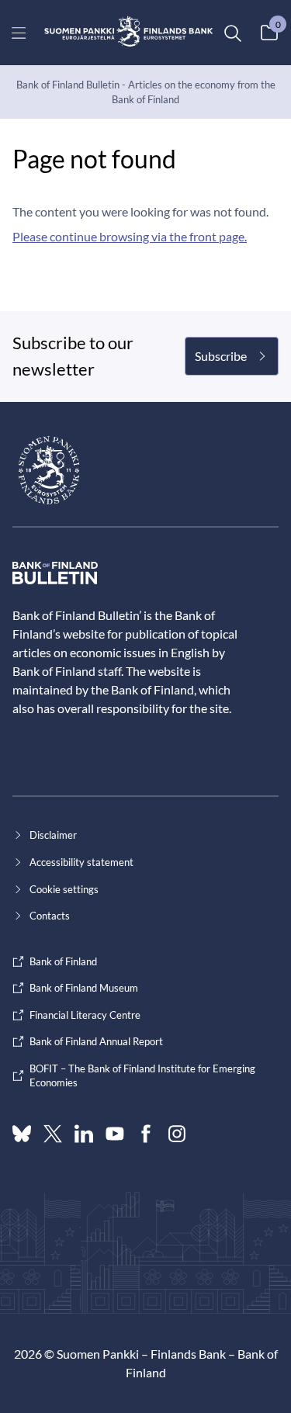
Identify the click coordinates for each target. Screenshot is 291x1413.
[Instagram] (177, 1133)
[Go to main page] (129, 33)
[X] (52, 1133)
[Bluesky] (21, 1133)
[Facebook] (146, 1133)
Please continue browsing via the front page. (129, 236)
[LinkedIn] (83, 1133)
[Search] (232, 32)
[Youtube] (115, 1133)
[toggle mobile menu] (19, 33)
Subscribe (221, 355)
